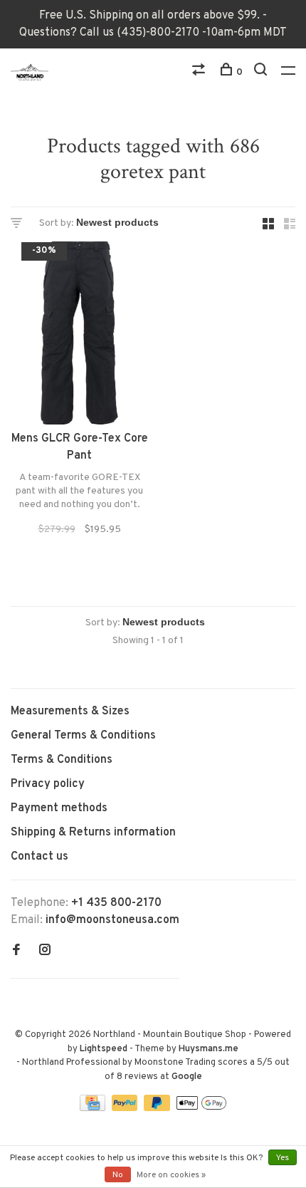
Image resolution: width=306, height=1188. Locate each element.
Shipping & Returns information (93, 832)
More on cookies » (171, 1175)
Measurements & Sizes (70, 711)
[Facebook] (16, 951)
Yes (282, 1158)
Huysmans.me (208, 1049)
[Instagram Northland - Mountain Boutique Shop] (45, 951)
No (117, 1175)
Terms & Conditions (61, 760)
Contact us (39, 857)
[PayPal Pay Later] (158, 1108)
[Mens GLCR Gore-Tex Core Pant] (79, 335)
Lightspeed (103, 1049)
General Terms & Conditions (83, 736)
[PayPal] (126, 1108)
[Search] (262, 72)
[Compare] (200, 72)
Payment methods (59, 808)
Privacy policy (48, 784)
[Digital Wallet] (201, 1108)
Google (187, 1077)
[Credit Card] (94, 1108)
